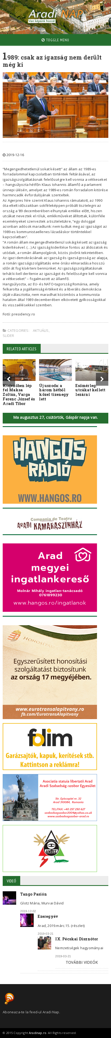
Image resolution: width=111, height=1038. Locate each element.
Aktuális (41, 330)
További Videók (82, 962)
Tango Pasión (33, 894)
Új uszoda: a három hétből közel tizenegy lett (54, 392)
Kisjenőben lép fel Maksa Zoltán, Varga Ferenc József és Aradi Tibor (19, 394)
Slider (8, 335)
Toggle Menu (57, 40)
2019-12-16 (14, 155)
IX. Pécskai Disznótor (76, 938)
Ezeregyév (48, 916)
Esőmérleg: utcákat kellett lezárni (90, 390)
